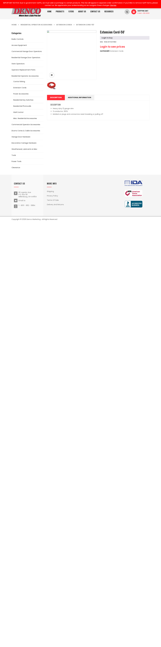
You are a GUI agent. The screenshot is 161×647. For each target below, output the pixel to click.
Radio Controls (17, 39)
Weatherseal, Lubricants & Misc (24, 149)
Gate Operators (18, 64)
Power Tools (16, 161)
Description (56, 97)
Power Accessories (21, 94)
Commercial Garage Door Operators (27, 51)
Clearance (16, 167)
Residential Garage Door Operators (26, 57)
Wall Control (18, 112)
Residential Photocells (22, 106)
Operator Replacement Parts (23, 70)
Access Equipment (19, 45)
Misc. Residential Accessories (25, 118)
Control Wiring (19, 81)
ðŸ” (51, 75)
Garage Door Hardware (21, 137)
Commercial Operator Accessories (26, 124)
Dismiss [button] (113, 5)
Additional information (79, 97)
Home (14, 25)
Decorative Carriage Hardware (24, 143)
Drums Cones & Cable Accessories (26, 130)
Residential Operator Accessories (36, 25)
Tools (14, 155)
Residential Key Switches (23, 100)
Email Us (22, 200)
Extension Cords (64, 25)
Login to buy (107, 38)
